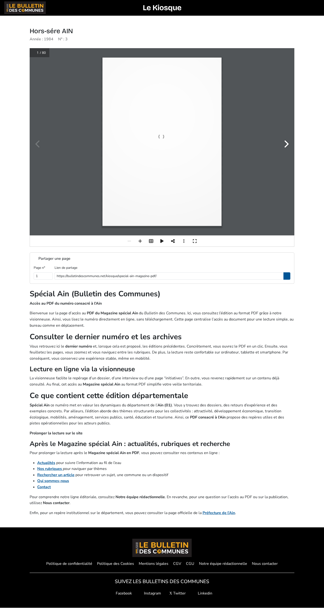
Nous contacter (265, 563)
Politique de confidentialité (69, 563)
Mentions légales (153, 563)
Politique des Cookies (115, 563)
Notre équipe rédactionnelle (223, 563)
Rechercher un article (55, 475)
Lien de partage (66, 267)
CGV (177, 563)
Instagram (152, 593)
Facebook (123, 593)
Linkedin (204, 593)
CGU (190, 563)
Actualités (46, 462)
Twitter (179, 593)
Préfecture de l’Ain (219, 512)
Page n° (39, 267)
